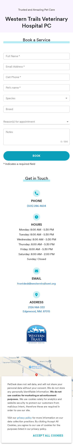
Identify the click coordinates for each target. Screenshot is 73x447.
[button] (36, 121)
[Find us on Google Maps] (36, 295)
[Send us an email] (36, 272)
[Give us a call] (36, 194)
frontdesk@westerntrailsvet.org (36, 283)
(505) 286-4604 (36, 206)
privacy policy (24, 417)
